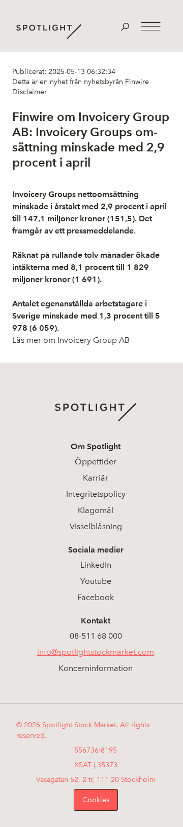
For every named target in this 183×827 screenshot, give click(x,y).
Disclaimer (29, 92)
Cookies (95, 800)
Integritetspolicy (96, 494)
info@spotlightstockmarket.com (95, 652)
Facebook (95, 597)
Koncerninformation (95, 668)
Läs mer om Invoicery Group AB (71, 340)
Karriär (95, 478)
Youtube (95, 581)
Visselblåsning (96, 526)
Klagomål (95, 510)
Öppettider (95, 461)
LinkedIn (95, 565)
